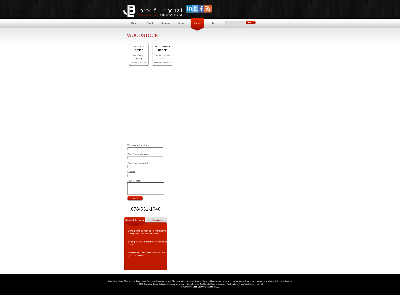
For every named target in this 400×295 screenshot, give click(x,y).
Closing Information (135, 220)
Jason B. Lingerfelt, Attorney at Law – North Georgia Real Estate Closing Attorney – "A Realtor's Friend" (152, 11)
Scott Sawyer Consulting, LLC (206, 287)
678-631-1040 (146, 209)
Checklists (157, 220)
